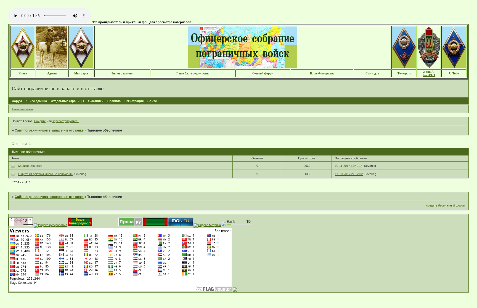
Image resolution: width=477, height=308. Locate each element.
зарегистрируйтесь (65, 121)
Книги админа (36, 101)
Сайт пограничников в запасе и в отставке (49, 130)
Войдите (40, 121)
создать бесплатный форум (445, 205)
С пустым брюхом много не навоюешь (45, 174)
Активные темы (22, 109)
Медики (23, 165)
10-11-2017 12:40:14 (348, 165)
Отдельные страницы (67, 101)
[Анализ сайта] (21, 225)
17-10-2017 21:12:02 (349, 174)
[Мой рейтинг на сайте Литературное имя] (234, 290)
